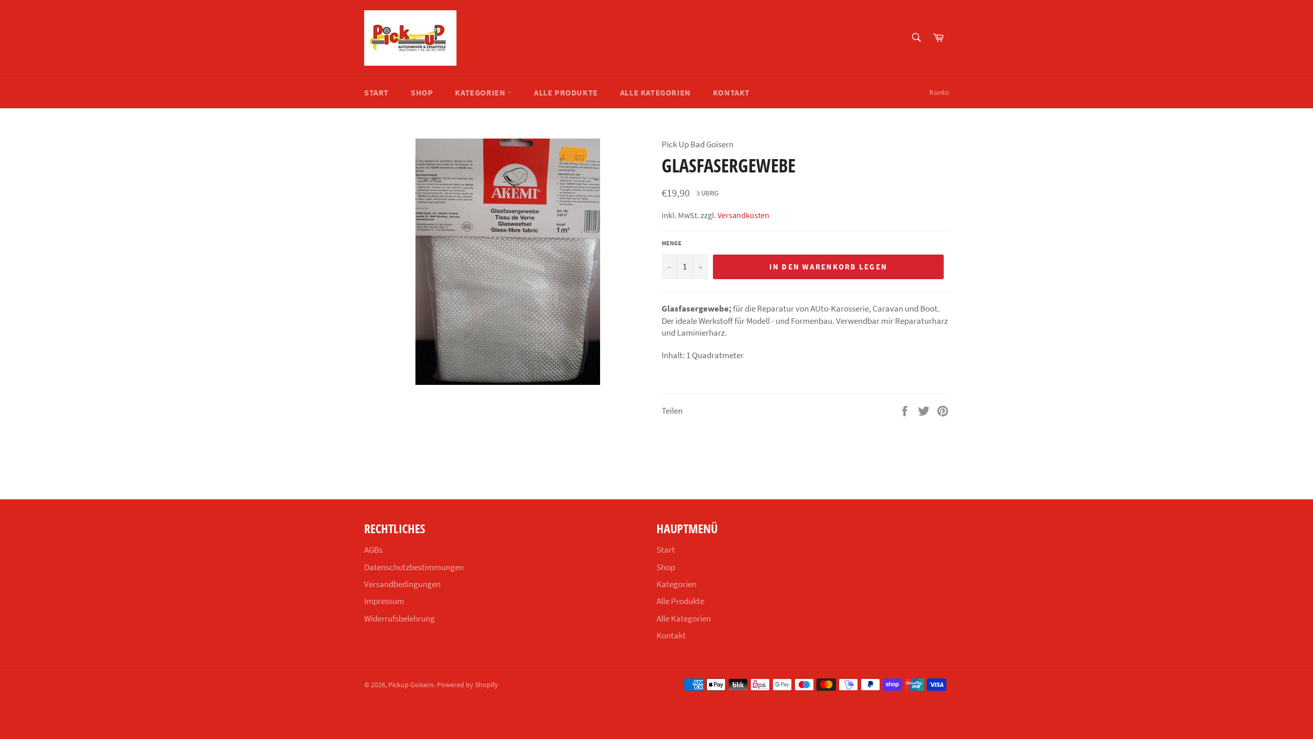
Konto (939, 92)
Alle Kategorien (655, 92)
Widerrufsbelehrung (399, 618)
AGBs (373, 549)
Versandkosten (743, 215)
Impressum (384, 601)
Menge (672, 243)
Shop (422, 92)
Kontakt (731, 92)
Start (376, 92)
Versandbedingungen (402, 584)
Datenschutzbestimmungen (414, 567)
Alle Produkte (566, 92)
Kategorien (481, 92)
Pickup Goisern (411, 684)
